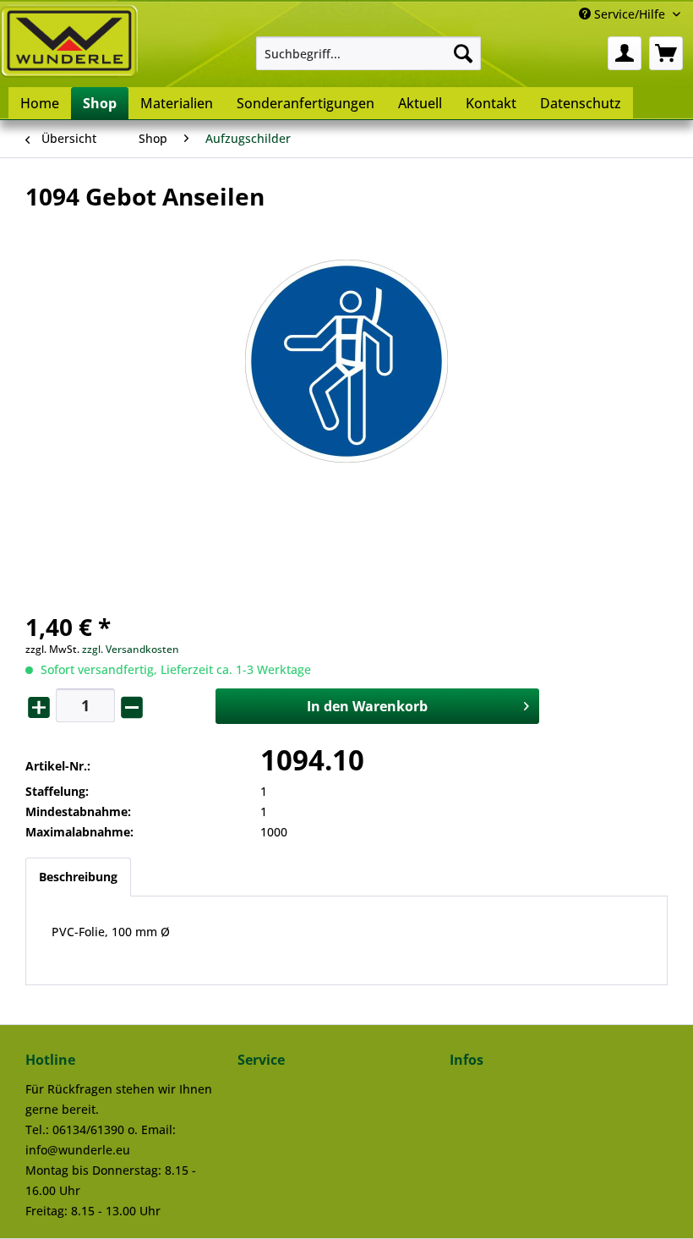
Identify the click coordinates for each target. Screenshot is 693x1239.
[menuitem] (369, 53)
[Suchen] (463, 53)
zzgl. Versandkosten (130, 649)
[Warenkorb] (666, 53)
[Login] (624, 53)
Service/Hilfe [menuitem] (629, 14)
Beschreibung (78, 877)
